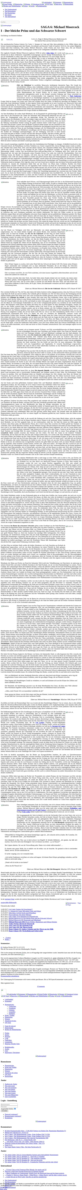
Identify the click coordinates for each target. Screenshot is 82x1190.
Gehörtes (11, 1010)
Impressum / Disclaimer (12, 1052)
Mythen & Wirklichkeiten (13, 1029)
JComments (41, 986)
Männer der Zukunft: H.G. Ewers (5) (16, 1132)
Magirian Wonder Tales (12, 1044)
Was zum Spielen (10, 1091)
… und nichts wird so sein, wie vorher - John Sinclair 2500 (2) (24, 1141)
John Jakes (50, 53)
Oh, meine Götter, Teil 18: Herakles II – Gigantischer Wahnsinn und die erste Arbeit (31, 1162)
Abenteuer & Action (11, 1073)
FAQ (6, 1051)
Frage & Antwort (10, 1026)
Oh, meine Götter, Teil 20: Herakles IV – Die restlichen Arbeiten (25, 1158)
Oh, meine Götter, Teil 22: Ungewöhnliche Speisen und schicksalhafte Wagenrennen (31, 1155)
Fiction (7, 1033)
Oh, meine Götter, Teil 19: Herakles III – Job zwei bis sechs (23, 1160)
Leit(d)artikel (9, 999)
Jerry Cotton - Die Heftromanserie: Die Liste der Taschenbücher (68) (26, 1138)
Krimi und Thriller (10, 1067)
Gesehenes (12, 1008)
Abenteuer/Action (10, 1021)
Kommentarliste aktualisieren (10, 976)
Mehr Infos (3, 1189)
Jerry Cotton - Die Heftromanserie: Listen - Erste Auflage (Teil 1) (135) (27, 1136)
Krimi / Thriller (9, 1015)
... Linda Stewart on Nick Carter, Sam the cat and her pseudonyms (25, 1177)
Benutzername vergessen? (13, 1116)
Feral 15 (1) (8, 1145)
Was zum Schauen (10, 1088)
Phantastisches (9, 1004)
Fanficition (8, 1040)
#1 (1, 947)
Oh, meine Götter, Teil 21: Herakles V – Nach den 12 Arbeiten (24, 1156)
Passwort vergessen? (11, 1114)
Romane (7, 1036)
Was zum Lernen (10, 1093)
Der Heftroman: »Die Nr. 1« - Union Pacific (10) (20, 1140)
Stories (7, 1035)
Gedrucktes (12, 1006)
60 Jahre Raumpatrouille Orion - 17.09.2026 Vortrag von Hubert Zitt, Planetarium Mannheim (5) (35, 1131)
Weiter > (7, 939)
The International (10, 16)
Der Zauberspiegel (10, 9)
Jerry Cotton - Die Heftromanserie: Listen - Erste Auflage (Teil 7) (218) (27, 1134)
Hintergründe (9, 1028)
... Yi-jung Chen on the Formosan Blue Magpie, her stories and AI (25, 1170)
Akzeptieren (4, 1187)
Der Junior (8, 15)
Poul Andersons (75, 96)
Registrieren (8, 1118)
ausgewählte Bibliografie (8, 902)
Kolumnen (8, 1001)
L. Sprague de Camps (57, 726)
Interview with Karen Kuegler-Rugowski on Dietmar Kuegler (24, 1171)
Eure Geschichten (10, 1096)
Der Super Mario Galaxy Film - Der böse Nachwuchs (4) (23, 1147)
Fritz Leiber (26, 812)
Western (7, 1019)
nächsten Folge (9, 899)
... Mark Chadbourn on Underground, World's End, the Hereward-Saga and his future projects (34, 1173)
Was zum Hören (10, 1089)
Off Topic (8, 1022)
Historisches (8, 1017)
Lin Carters (40, 722)
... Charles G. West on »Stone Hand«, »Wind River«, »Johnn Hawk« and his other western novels (36, 1175)
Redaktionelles (9, 1047)
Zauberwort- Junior (11, 1084)
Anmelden (4, 1111)
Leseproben (8, 1042)
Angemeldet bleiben (7, 1109)
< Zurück (8, 938)
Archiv (7, 1049)
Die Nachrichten (10, 13)
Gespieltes (12, 1012)
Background (9, 1076)
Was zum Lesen (10, 1086)
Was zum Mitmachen (11, 1095)
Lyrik (6, 1038)
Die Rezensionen (10, 11)
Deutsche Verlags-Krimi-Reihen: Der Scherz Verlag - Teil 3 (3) (24, 1143)
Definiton (12, 1013)
